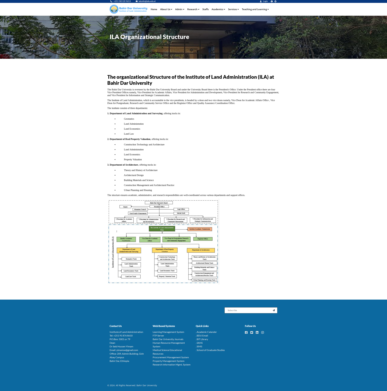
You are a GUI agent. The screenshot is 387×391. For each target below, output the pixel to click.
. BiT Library (202, 339)
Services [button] (232, 9)
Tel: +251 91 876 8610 (121, 335)
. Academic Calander (206, 331)
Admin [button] (179, 9)
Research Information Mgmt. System (171, 364)
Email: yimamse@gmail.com (124, 350)
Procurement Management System (171, 357)
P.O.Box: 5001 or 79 (120, 339)
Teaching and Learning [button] (254, 9)
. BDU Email (202, 335)
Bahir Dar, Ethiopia (119, 360)
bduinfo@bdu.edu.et (147, 1)
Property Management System (168, 360)
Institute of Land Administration (126, 331)
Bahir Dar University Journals (168, 339)
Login (265, 1)
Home (154, 9)
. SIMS (199, 346)
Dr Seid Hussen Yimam (121, 346)
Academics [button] (218, 9)
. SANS (199, 342)
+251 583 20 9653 (122, 1)
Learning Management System (168, 331)
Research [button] (192, 9)
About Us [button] (165, 9)
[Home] (128, 9)
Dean (112, 342)
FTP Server (158, 335)
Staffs (205, 9)
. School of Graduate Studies (210, 350)
